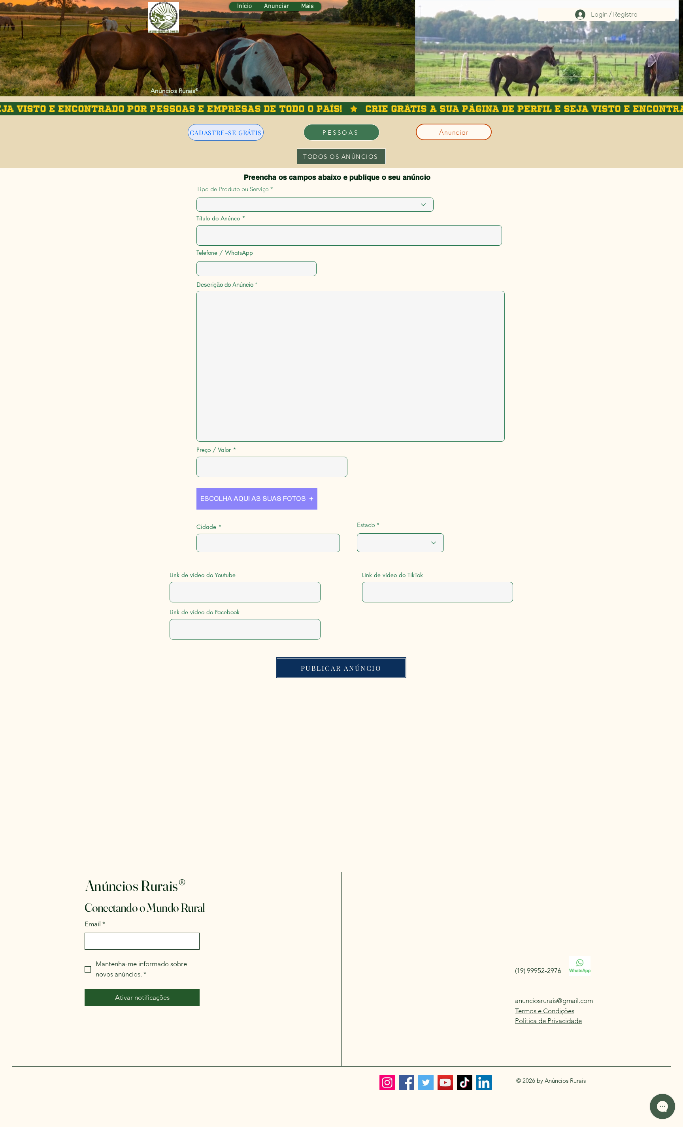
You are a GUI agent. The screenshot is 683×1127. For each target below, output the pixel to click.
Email (95, 924)
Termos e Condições (544, 1011)
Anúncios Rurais (174, 90)
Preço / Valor (213, 450)
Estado (366, 525)
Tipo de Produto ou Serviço (232, 189)
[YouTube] (445, 1082)
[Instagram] (387, 1082)
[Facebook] (406, 1082)
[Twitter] (426, 1082)
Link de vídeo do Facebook (205, 612)
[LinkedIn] (484, 1082)
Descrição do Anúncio (224, 285)
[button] (256, 499)
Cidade (206, 527)
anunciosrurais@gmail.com (554, 1001)
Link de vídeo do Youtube (203, 575)
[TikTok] (464, 1082)
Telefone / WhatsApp (224, 253)
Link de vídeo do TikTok (392, 575)
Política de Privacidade (548, 1021)
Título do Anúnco (218, 218)
